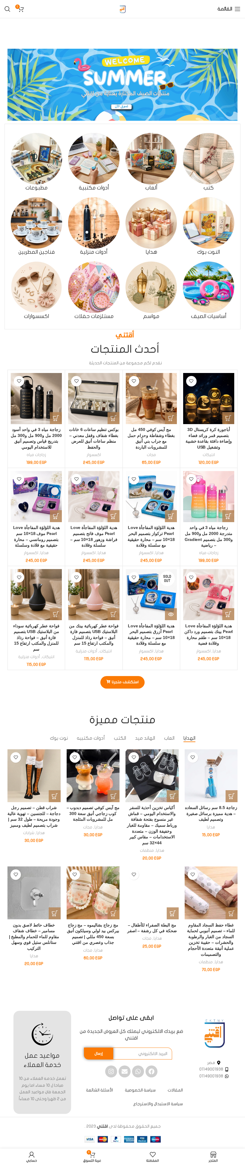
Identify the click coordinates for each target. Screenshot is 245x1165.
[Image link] (215, 1033)
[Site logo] (122, 9)
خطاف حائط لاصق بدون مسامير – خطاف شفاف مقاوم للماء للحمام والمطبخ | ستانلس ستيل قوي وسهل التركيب (34, 937)
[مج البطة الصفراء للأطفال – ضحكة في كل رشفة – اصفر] (152, 893)
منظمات (147, 850)
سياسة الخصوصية (140, 1090)
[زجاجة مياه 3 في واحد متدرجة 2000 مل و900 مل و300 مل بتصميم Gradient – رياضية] (208, 496)
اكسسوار (94, 455)
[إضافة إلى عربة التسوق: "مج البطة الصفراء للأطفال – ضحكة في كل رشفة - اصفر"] (173, 913)
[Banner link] (122, 85)
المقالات (175, 1090)
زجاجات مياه (36, 455)
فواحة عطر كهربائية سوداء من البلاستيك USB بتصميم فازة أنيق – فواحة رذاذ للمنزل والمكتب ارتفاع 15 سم (36, 637)
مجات (151, 455)
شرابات (28, 833)
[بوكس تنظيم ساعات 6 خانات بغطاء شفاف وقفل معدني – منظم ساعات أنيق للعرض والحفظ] (93, 398)
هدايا (159, 553)
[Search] (7, 9)
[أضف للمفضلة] (191, 381)
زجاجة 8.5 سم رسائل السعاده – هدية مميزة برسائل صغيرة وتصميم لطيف (211, 813)
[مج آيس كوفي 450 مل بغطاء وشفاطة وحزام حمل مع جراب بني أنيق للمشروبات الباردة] (151, 398)
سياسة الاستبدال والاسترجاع (158, 1104)
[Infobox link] (208, 162)
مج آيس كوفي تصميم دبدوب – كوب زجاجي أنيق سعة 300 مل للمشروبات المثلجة (93, 813)
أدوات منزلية (86, 651)
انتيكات (209, 455)
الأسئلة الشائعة (99, 1090)
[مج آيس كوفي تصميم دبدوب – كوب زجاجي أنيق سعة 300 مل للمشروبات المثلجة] (93, 775)
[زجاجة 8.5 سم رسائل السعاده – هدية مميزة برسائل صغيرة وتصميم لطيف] (211, 775)
